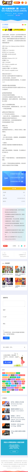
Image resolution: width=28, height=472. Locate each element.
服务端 (4, 385)
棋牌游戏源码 (13, 385)
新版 (20, 383)
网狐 (13, 389)
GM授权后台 (5, 375)
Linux (16, 375)
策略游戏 (8, 389)
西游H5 (16, 389)
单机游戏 (8, 381)
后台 (12, 381)
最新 (23, 383)
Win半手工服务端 (6, 377)
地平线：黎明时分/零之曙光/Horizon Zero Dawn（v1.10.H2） (17, 404)
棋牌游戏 (8, 385)
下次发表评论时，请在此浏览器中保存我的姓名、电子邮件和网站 (13, 333)
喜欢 (5, 245)
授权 (10, 383)
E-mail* (5, 316)
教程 (13, 383)
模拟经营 (4, 387)
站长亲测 (4, 389)
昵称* (4, 310)
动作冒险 (22, 379)
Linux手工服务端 (21, 375)
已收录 (18, 15)
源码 (20, 387)
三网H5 (18, 377)
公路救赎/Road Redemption (22, 255)
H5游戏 (12, 375)
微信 (3, 383)
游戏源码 (16, 387)
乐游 (9, 379)
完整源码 (19, 381)
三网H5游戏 (5, 379)
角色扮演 (20, 389)
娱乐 (15, 381)
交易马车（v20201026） (6, 255)
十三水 (4, 381)
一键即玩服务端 (13, 377)
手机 (6, 383)
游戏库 (6, 236)
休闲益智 (13, 379)
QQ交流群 (8, 362)
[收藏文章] (19, 246)
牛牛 (23, 387)
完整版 (23, 381)
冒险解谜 (17, 379)
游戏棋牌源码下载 (10, 387)
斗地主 (16, 383)
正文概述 (5, 24)
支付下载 (14, 188)
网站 (4, 323)
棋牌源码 (18, 385)
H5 (9, 375)
